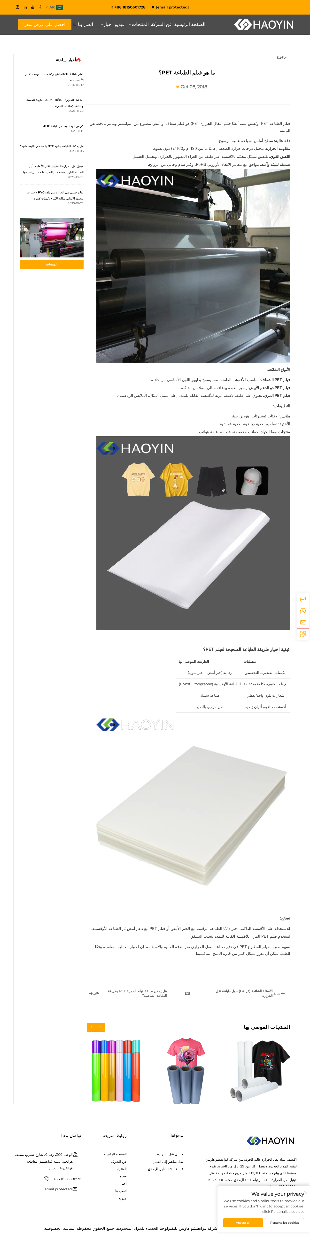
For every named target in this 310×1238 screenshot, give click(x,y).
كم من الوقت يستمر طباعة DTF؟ (63, 126)
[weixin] (303, 634)
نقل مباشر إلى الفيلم (168, 1161)
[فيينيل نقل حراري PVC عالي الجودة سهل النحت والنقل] (116, 1071)
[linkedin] (25, 7)
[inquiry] (303, 599)
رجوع (281, 56)
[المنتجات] (52, 237)
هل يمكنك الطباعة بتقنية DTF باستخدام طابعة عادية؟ (52, 146)
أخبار (108, 24)
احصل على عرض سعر (44, 24)
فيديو (119, 24)
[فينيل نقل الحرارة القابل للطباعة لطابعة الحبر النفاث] (187, 1071)
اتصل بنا (85, 24)
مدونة (122, 1198)
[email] (303, 622)
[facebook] (40, 7)
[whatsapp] (303, 611)
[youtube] (33, 7)
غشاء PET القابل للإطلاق (165, 1169)
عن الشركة (161, 24)
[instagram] (18, 7)
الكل (187, 993)
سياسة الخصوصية (59, 1228)
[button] (100, 1027)
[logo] (264, 25)
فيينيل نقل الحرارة (170, 1154)
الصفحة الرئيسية (189, 24)
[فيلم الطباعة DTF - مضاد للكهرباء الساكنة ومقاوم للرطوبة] (257, 1071)
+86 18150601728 (131, 7)
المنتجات (140, 24)
